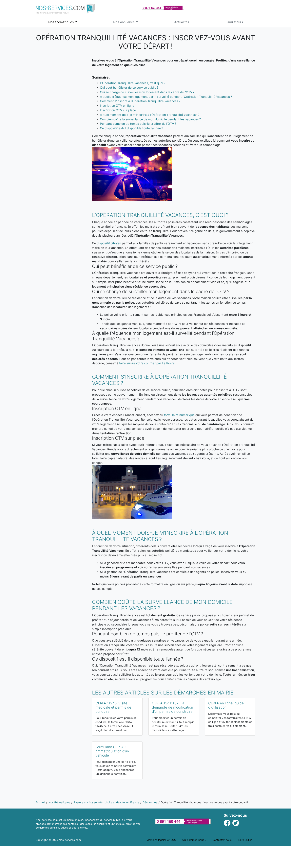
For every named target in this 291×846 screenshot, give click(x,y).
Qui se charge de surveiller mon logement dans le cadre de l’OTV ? (147, 92)
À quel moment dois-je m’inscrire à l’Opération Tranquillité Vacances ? (150, 115)
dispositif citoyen (109, 243)
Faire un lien (245, 839)
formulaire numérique (179, 415)
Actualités (181, 22)
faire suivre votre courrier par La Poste (147, 363)
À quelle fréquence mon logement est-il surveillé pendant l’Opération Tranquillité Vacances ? (166, 97)
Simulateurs (234, 22)
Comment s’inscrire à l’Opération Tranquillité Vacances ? (140, 101)
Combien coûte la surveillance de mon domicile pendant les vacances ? (150, 119)
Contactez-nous (222, 839)
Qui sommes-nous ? (194, 839)
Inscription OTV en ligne (117, 105)
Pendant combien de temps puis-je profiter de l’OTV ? (138, 124)
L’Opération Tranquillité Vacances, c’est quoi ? (132, 83)
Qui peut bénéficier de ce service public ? (129, 87)
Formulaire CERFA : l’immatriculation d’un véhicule (112, 751)
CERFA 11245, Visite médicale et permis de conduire (113, 707)
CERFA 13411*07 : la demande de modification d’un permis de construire (172, 707)
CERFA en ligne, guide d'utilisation (226, 705)
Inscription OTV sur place (118, 110)
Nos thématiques (61, 22)
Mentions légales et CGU (161, 839)
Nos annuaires (124, 22)
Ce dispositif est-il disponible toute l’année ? (131, 128)
